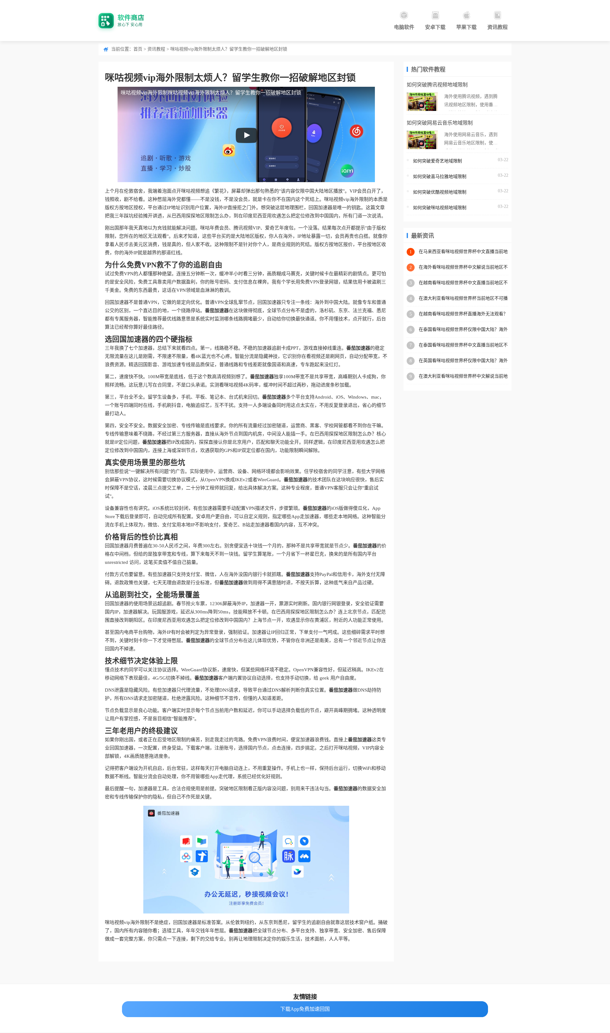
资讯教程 (497, 27)
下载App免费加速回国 (305, 1009)
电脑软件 (404, 27)
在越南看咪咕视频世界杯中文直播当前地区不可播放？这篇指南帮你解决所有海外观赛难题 (463, 283)
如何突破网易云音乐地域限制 (440, 123)
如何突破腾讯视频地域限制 (437, 84)
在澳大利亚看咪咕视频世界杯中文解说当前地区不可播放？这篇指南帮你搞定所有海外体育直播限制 (463, 376)
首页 (137, 49)
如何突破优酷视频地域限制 (439, 192)
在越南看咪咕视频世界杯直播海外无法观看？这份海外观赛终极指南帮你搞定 (463, 314)
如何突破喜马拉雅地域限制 (439, 176)
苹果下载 (466, 27)
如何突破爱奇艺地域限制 (437, 161)
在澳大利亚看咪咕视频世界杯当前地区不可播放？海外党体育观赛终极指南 (463, 298)
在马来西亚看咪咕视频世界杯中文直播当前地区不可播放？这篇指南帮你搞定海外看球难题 (463, 252)
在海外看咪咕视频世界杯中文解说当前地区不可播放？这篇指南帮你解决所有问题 (463, 267)
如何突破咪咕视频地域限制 (439, 207)
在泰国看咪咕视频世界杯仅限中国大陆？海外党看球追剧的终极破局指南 (463, 329)
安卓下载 (435, 27)
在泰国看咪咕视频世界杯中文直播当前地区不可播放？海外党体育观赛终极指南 (463, 345)
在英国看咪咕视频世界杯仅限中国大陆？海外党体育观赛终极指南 (463, 361)
